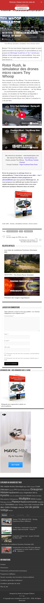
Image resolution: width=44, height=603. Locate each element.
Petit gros (3, 502)
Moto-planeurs (5, 499)
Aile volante (4, 486)
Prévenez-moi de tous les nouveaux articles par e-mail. (21, 359)
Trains (26, 504)
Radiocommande (28, 502)
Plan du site (4, 586)
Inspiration (28, 493)
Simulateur (28, 231)
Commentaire (9, 316)
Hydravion (14, 492)
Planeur (16, 501)
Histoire (4, 492)
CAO (28, 486)
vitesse (21, 507)
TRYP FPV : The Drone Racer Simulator (19, 275)
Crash (37, 486)
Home (5, 28)
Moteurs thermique (36, 495)
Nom (6, 334)
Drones (11, 28)
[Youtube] (24, 596)
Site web (7, 347)
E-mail (6, 340)
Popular (11, 515)
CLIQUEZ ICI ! (22, 8)
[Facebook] (22, 596)
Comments (20, 515)
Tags (27, 515)
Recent (4, 515)
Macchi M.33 (23, 495)
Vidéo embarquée (34, 504)
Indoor (21, 493)
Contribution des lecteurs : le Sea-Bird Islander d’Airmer (28, 240)
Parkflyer (39, 499)
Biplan (24, 486)
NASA (33, 499)
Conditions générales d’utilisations (11, 580)
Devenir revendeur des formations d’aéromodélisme (17, 577)
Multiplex (24, 498)
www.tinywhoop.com (30, 158)
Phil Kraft (9, 502)
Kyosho (4, 495)
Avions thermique (16, 486)
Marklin (29, 495)
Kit (36, 493)
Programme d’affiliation (7, 574)
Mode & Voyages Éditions (26, 593)
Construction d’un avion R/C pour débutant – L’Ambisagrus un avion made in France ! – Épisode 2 (26, 549)
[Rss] (20, 596)
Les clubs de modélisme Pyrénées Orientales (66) (17, 544)
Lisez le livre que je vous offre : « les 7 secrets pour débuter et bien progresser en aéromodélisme (21, 177)
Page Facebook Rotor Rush (29, 164)
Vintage (14, 507)
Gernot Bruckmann (24, 490)
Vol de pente (32, 507)
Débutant (4, 490)
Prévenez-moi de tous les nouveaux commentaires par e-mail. (21, 354)
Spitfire (16, 504)
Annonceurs (4, 567)
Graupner (36, 489)
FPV (9, 39)
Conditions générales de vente (10, 583)
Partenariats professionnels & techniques (13, 571)
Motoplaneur (14, 499)
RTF (3, 504)
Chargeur (32, 486)
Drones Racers (12, 231)
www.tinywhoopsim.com (31, 155)
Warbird (11, 510)
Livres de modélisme (15, 495)
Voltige (4, 510)
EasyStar (11, 489)
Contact (2, 564)
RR (1, 504)
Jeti (33, 493)
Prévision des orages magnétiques (16, 298)
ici (35, 180)
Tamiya (21, 504)
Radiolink (40, 502)
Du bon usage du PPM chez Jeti (16, 236)
